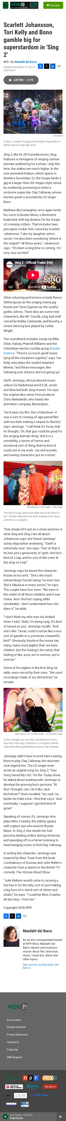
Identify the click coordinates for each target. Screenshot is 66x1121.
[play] (5, 1116)
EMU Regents (14, 1057)
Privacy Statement (17, 1034)
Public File (12, 1049)
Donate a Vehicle (16, 1027)
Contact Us (13, 1042)
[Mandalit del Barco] (11, 936)
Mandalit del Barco (26, 62)
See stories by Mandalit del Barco (41, 966)
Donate (55, 5)
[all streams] (61, 1116)
